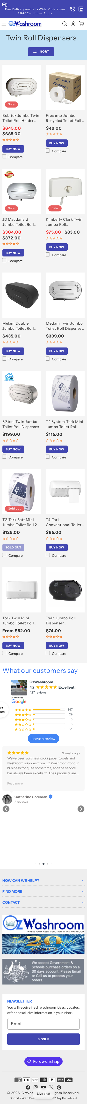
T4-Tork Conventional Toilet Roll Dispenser (63, 522)
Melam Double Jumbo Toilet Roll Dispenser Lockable (19, 326)
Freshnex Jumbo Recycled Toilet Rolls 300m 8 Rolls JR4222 (65, 118)
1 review (20, 776)
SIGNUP (44, 1039)
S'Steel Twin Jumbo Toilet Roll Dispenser (21, 424)
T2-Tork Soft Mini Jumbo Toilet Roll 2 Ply (19, 522)
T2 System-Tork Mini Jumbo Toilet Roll (64, 424)
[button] (64, 24)
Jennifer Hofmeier (29, 771)
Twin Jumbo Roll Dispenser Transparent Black (62, 621)
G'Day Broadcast (65, 1098)
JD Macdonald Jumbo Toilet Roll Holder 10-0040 (18, 222)
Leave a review (43, 738)
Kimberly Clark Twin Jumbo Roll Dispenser (64, 222)
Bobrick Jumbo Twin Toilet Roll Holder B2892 (20, 118)
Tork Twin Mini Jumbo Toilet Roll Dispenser (18, 621)
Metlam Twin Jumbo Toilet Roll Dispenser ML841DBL (64, 326)
